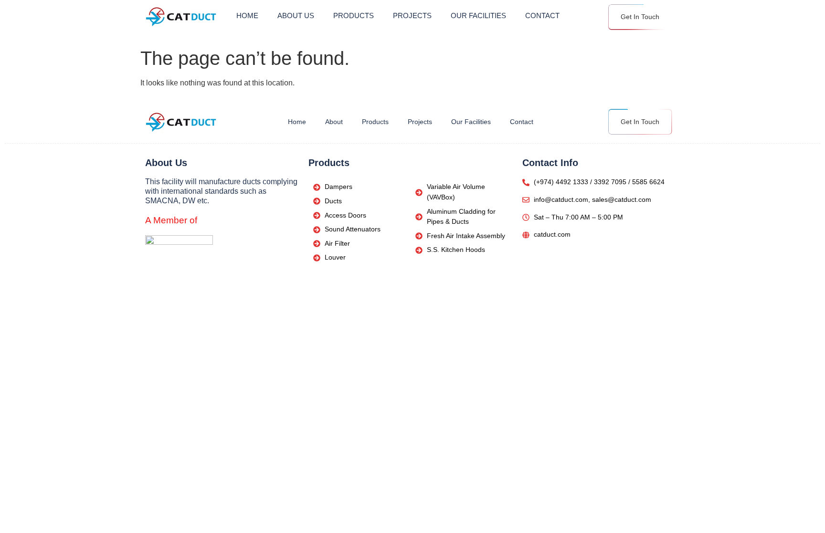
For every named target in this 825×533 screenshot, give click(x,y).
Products (353, 16)
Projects (412, 16)
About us (295, 16)
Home (247, 16)
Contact (542, 16)
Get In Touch (640, 17)
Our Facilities (478, 16)
